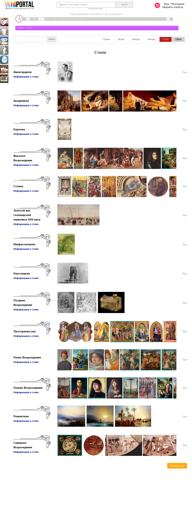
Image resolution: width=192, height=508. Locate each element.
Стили (29, 28)
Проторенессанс (24, 331)
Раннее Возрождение (28, 388)
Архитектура (4, 40)
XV (41, 19)
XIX (69, 19)
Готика (18, 186)
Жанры (151, 39)
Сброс (178, 39)
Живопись (4, 22)
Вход (166, 4)
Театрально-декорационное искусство (4, 69)
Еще (185, 72)
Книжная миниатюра (4, 78)
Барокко (19, 129)
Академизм (21, 101)
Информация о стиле (26, 77)
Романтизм (21, 416)
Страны (106, 39)
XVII (54, 19)
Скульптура (4, 50)
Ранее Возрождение (27, 357)
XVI (48, 19)
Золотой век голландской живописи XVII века (26, 215)
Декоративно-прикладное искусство (4, 59)
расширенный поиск (96, 9)
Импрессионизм (24, 244)
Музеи (121, 39)
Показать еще (177, 465)
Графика (4, 31)
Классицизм (21, 273)
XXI (81, 19)
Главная (20, 28)
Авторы (136, 39)
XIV (35, 19)
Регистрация (177, 4)
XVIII (61, 19)
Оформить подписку (172, 7)
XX (75, 19)
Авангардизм (22, 72)
